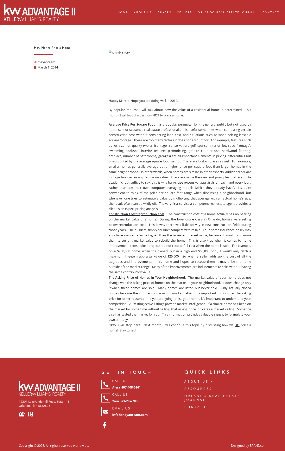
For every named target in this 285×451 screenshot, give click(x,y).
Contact (271, 12)
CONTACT (195, 407)
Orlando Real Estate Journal (227, 12)
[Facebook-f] (104, 425)
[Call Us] (105, 384)
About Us (143, 12)
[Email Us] (105, 411)
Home (123, 12)
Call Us (120, 381)
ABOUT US (196, 381)
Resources (198, 389)
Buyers (164, 12)
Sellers (184, 12)
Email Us (121, 408)
